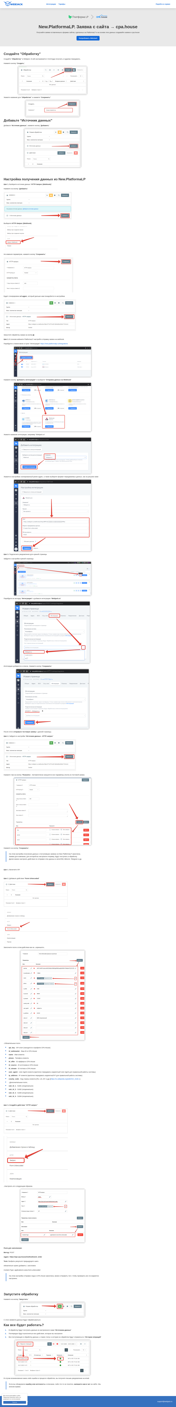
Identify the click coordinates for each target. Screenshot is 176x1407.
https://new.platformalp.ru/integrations (54, 344)
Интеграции (51, 4)
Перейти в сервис (163, 4)
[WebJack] (24, 3)
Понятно (14, 1402)
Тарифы (61, 4)
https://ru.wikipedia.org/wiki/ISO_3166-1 (65, 1079)
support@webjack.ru (164, 1401)
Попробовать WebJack (88, 38)
